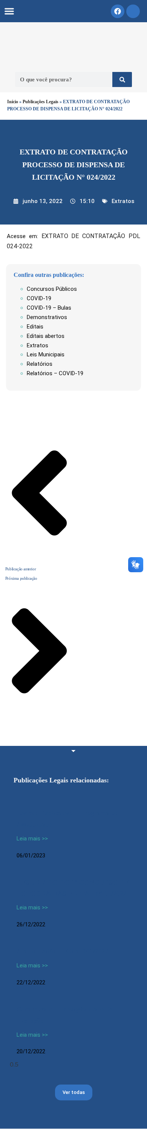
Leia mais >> (32, 838)
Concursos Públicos (52, 289)
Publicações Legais (40, 101)
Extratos (123, 201)
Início (12, 101)
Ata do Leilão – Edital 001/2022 (63, 951)
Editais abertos (45, 336)
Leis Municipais (45, 354)
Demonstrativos (47, 317)
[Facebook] (117, 11)
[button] (9, 11)
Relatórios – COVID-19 (55, 373)
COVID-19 (39, 298)
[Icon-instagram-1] (133, 11)
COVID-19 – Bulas (49, 307)
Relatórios (39, 364)
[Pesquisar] (122, 79)
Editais (35, 326)
